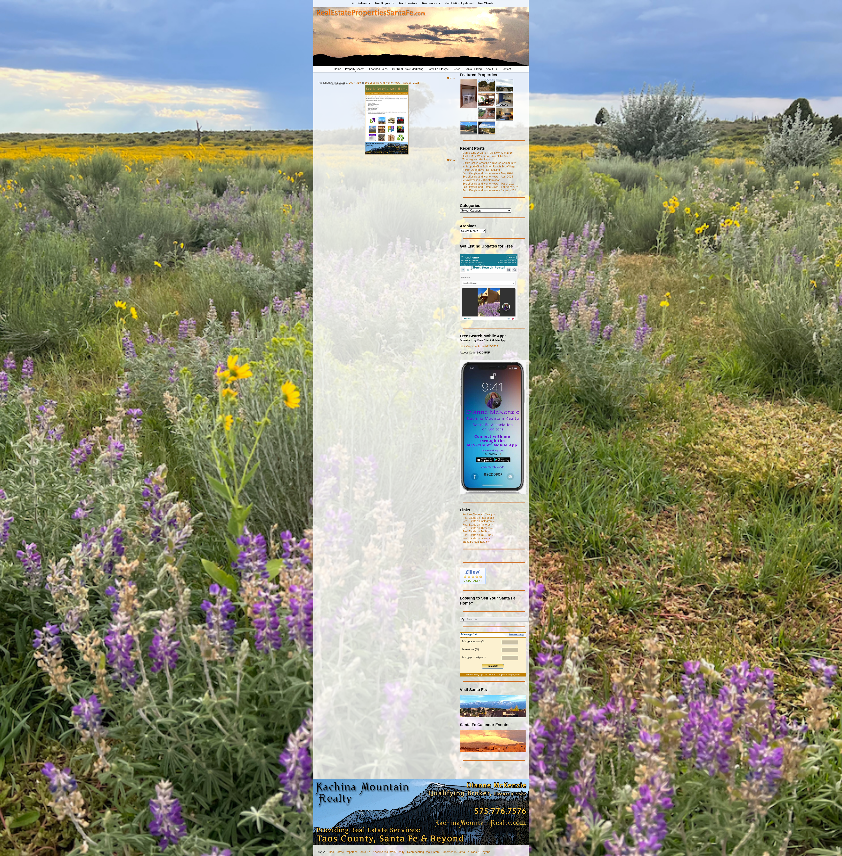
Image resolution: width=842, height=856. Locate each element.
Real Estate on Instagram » (478, 521)
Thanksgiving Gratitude (476, 159)
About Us (491, 69)
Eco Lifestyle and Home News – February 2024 (490, 186)
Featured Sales (378, 69)
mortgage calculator (484, 674)
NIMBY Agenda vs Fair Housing (481, 169)
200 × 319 (355, 82)
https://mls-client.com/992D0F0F (479, 346)
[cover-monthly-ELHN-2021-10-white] (387, 119)
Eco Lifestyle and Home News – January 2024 (489, 190)
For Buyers (383, 3)
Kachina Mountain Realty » (478, 514)
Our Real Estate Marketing (407, 69)
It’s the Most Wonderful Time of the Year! (486, 156)
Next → (451, 78)
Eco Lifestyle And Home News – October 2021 (391, 82)
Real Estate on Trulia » (476, 531)
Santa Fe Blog (473, 69)
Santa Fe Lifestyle (438, 69)
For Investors (408, 3)
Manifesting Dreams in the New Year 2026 (487, 152)
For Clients (485, 3)
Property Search (354, 69)
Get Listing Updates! (459, 3)
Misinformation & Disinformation (481, 180)
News (456, 69)
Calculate (492, 666)
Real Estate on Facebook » (478, 517)
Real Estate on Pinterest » (477, 524)
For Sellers (359, 3)
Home (337, 69)
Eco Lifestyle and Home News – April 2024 (487, 176)
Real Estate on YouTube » (478, 535)
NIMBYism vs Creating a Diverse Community (489, 163)
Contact (506, 69)
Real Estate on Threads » (477, 528)
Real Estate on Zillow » (476, 538)
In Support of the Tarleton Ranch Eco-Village (488, 166)
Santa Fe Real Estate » (476, 541)
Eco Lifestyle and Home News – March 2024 (488, 183)
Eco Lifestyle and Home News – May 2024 (487, 173)
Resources (429, 3)
